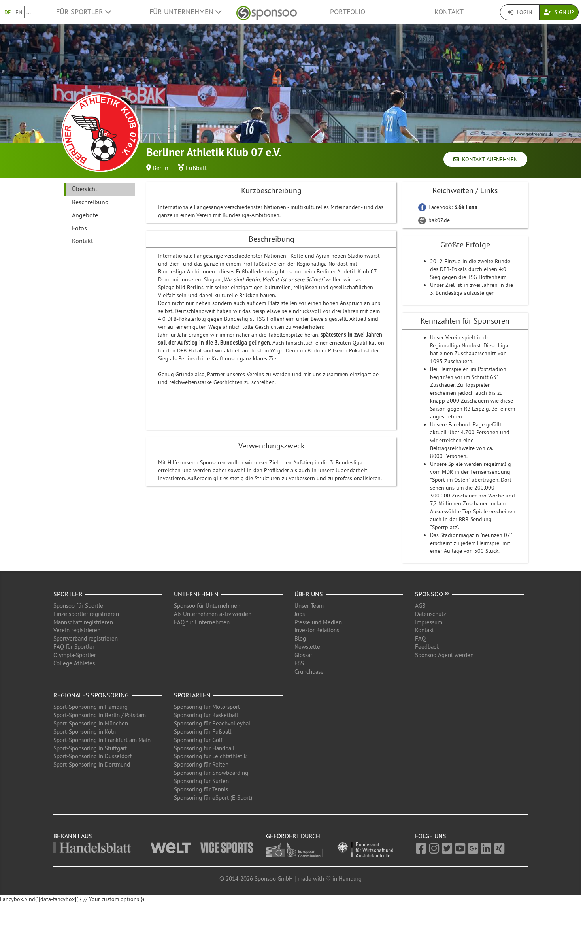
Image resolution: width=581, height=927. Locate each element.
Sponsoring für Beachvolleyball (213, 723)
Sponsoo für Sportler (79, 605)
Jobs (299, 614)
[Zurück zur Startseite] (266, 12)
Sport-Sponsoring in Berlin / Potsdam (99, 715)
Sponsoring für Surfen (201, 781)
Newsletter (308, 646)
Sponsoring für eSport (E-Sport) (213, 797)
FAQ (420, 638)
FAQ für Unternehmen (202, 622)
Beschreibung (90, 202)
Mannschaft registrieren (83, 622)
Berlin (160, 167)
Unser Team (309, 605)
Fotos (79, 228)
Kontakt (449, 12)
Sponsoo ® (432, 594)
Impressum (428, 622)
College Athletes (74, 663)
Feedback (427, 646)
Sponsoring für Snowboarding (211, 772)
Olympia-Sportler (74, 655)
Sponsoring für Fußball (202, 731)
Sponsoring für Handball (204, 748)
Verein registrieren (76, 630)
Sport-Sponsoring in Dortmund (91, 764)
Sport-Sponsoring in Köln (84, 731)
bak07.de (438, 220)
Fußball (196, 167)
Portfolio (347, 12)
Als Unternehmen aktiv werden (212, 614)
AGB (420, 605)
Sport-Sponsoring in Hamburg (90, 706)
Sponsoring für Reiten (201, 764)
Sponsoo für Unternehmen (207, 605)
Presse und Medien (318, 622)
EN (18, 12)
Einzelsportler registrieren (86, 614)
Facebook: (452, 207)
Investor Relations (316, 630)
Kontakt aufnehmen (488, 159)
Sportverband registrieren (85, 638)
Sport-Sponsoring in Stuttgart (90, 748)
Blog (300, 638)
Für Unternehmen (182, 12)
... (28, 12)
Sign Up (563, 12)
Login (523, 12)
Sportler (68, 594)
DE (7, 12)
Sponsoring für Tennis (201, 789)
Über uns (308, 594)
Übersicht (84, 189)
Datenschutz (430, 614)
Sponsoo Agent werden (444, 655)
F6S (299, 663)
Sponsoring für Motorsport (207, 706)
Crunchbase (309, 671)
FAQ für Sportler (73, 646)
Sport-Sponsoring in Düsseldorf (92, 756)
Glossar (303, 655)
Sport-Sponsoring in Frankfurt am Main (102, 740)
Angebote (85, 215)
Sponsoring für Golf (198, 740)
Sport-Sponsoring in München (90, 723)
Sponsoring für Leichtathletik (210, 756)
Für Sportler (80, 12)
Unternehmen (196, 594)
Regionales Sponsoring (91, 695)
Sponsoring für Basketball (206, 715)
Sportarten (192, 695)
